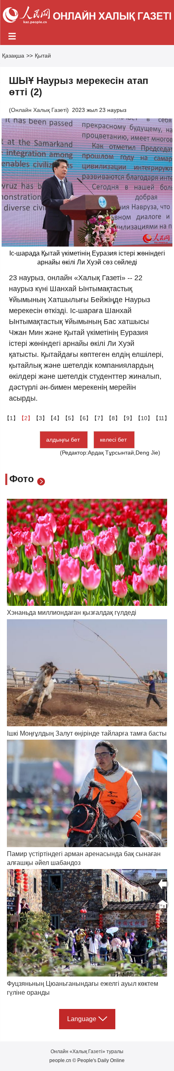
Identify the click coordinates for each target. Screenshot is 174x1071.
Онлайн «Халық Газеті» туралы (87, 1051)
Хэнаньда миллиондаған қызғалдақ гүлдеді (71, 612)
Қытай (43, 55)
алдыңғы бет (63, 439)
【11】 (161, 418)
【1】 (11, 418)
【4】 (55, 418)
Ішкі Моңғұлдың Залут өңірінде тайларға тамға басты (87, 733)
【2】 (26, 418)
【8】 (113, 418)
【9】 (128, 418)
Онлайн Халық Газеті (39, 110)
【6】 (84, 418)
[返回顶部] (163, 904)
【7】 (98, 418)
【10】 (144, 418)
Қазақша (13, 55)
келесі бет (114, 439)
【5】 (69, 418)
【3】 (40, 418)
